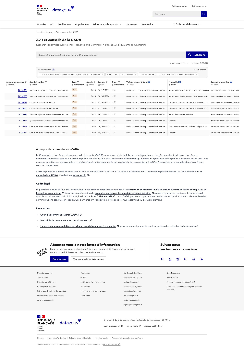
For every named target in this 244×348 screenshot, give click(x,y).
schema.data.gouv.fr (45, 300)
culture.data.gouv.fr (132, 300)
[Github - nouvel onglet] (194, 259)
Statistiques (85, 295)
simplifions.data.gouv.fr (133, 277)
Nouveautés (131, 24)
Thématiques (42, 277)
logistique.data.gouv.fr (133, 304)
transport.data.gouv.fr (133, 286)
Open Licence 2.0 (110, 344)
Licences (40, 338)
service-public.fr (152, 325)
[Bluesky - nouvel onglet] (178, 259)
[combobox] (179, 14)
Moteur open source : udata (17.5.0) (181, 282)
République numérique (48, 193)
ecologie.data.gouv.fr (132, 291)
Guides (83, 277)
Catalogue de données (46, 286)
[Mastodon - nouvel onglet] (170, 259)
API (51, 24)
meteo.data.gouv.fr (131, 282)
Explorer (49, 32)
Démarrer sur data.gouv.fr (105, 24)
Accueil (39, 32)
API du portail (172, 277)
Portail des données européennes (50, 295)
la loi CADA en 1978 (102, 196)
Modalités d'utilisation (57, 338)
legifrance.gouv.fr (112, 325)
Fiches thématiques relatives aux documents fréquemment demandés (78, 226)
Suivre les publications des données (51, 291)
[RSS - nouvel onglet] (201, 259)
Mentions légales (101, 338)
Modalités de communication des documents (65, 220)
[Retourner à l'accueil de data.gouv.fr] (63, 10)
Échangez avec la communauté (93, 291)
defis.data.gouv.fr (131, 295)
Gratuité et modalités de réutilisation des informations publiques (165, 189)
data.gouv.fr (79, 175)
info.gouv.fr (132, 325)
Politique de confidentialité (80, 338)
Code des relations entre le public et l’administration (123, 193)
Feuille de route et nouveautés (92, 282)
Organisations (82, 24)
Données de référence (46, 282)
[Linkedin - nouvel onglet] (162, 259)
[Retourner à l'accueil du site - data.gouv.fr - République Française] (70, 323)
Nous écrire (147, 24)
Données (41, 24)
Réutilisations (64, 24)
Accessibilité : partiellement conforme (127, 338)
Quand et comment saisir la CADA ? (59, 214)
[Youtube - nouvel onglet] (186, 259)
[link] (179, 6)
